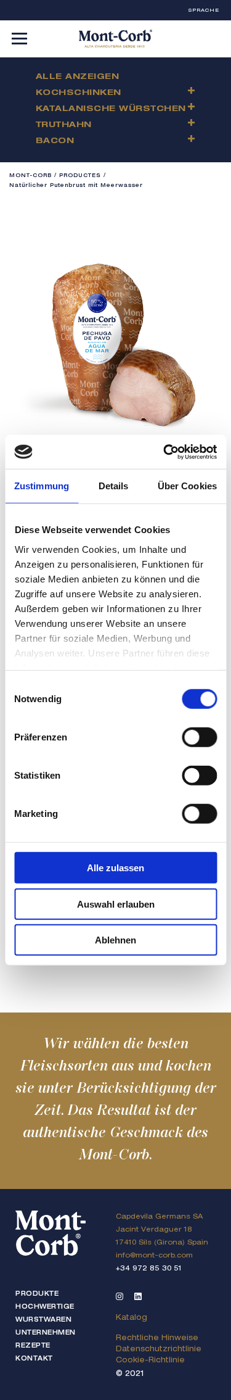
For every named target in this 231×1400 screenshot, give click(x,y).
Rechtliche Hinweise (157, 1338)
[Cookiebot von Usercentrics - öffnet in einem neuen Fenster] (164, 452)
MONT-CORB (30, 175)
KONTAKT (34, 1359)
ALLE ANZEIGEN (78, 77)
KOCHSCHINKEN (78, 93)
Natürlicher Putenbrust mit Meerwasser (76, 185)
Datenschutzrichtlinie (158, 1349)
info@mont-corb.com (154, 1256)
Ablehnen (115, 940)
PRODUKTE (37, 1294)
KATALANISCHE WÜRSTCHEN (111, 110)
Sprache (203, 10)
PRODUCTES (80, 175)
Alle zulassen (115, 868)
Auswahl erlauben (116, 903)
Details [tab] (114, 486)
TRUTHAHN (64, 126)
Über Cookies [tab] (187, 486)
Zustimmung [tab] (41, 486)
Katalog (131, 1318)
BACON (55, 142)
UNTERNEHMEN (45, 1333)
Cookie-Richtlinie (150, 1360)
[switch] (199, 737)
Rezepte (33, 1346)
